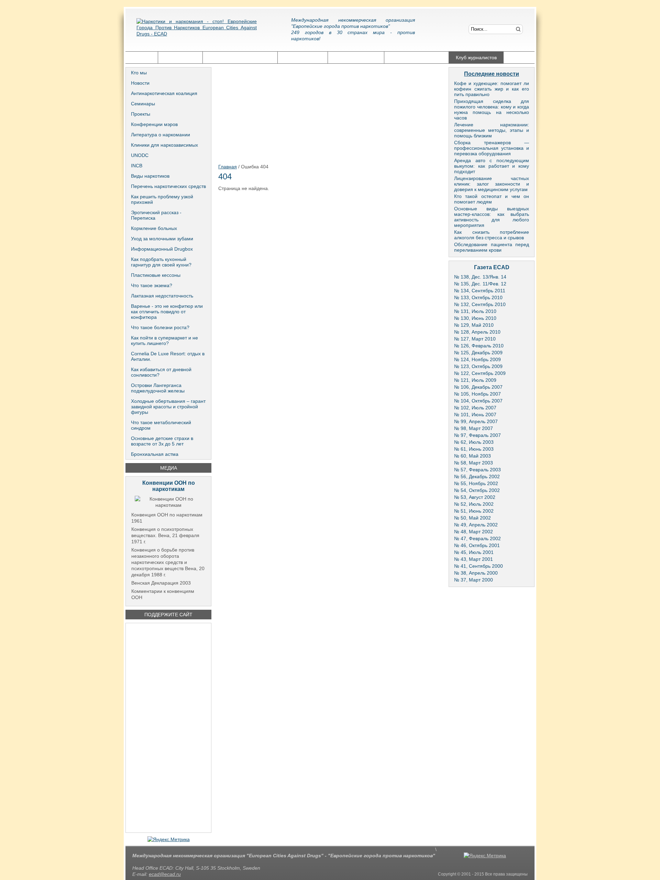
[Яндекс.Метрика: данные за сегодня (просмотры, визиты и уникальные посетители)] (168, 839)
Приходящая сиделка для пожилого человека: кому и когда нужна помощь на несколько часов (491, 109)
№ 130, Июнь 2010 (475, 318)
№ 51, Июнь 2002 (474, 511)
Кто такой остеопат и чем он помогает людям (491, 199)
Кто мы (139, 72)
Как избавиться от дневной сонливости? (161, 372)
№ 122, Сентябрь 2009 (480, 373)
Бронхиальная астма (154, 454)
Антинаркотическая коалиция (164, 93)
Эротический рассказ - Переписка (156, 215)
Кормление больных (154, 228)
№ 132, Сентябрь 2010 (480, 304)
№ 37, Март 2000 (473, 580)
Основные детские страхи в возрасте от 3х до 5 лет (162, 441)
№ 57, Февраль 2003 (477, 469)
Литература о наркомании (160, 134)
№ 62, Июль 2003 (474, 442)
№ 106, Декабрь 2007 (478, 387)
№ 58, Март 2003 (473, 462)
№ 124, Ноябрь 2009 (477, 359)
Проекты (140, 114)
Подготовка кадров (356, 57)
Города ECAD (180, 57)
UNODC (139, 155)
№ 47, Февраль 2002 (477, 538)
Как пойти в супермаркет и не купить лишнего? (164, 340)
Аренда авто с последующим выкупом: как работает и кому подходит (491, 166)
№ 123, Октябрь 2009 (478, 366)
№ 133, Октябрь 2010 (478, 297)
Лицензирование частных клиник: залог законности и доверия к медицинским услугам (491, 184)
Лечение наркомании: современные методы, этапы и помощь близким (491, 130)
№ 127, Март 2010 (475, 339)
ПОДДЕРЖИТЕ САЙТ (168, 614)
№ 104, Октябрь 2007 (478, 401)
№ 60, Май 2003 (472, 456)
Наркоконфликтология (416, 57)
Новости (140, 83)
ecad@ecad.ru (165, 874)
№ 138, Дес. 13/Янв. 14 (480, 277)
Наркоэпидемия (303, 57)
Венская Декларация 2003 (161, 583)
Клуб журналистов (476, 57)
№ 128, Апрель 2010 (477, 332)
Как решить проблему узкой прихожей (162, 199)
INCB (136, 165)
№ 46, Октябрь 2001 (477, 545)
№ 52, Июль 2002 (474, 504)
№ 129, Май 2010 (474, 325)
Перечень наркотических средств (168, 186)
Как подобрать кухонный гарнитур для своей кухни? (161, 262)
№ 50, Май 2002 (472, 518)
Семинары (143, 103)
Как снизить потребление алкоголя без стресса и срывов (491, 234)
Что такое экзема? (151, 285)
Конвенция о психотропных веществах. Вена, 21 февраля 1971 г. (165, 535)
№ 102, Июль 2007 (475, 407)
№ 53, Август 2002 (474, 497)
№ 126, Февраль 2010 (479, 345)
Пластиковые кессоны (155, 275)
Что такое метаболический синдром (161, 425)
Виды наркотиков (150, 176)
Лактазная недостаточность (162, 295)
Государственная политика (240, 57)
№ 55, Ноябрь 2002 (476, 483)
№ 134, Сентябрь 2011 (479, 290)
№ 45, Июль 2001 (474, 552)
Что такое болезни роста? (160, 327)
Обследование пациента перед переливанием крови (491, 247)
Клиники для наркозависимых (164, 145)
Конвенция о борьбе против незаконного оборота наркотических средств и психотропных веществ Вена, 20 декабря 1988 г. (168, 562)
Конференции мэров (154, 124)
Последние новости (491, 74)
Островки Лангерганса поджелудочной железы (158, 388)
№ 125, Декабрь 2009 (478, 352)
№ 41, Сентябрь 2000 (478, 566)
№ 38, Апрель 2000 (476, 573)
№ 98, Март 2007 (473, 428)
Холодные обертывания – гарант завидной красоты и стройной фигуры (168, 406)
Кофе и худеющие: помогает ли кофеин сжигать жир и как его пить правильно (491, 89)
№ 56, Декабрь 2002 (477, 476)
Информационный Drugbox (162, 249)
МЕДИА (168, 468)
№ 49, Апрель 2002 (476, 524)
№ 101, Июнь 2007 (475, 414)
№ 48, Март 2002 (473, 531)
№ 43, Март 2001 (473, 559)
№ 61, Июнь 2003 (474, 449)
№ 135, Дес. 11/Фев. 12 (480, 283)
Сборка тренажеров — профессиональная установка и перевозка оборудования (491, 148)
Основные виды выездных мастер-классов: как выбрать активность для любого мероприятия (491, 217)
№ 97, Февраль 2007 (477, 435)
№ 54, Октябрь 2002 (477, 490)
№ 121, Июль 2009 (475, 380)
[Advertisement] (168, 728)
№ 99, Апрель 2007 (476, 421)
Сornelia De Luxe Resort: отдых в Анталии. (168, 356)
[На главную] (196, 32)
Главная (141, 57)
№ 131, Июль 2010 (475, 311)
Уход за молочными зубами (162, 238)
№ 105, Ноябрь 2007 (477, 394)
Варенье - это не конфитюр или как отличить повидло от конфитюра (167, 311)
